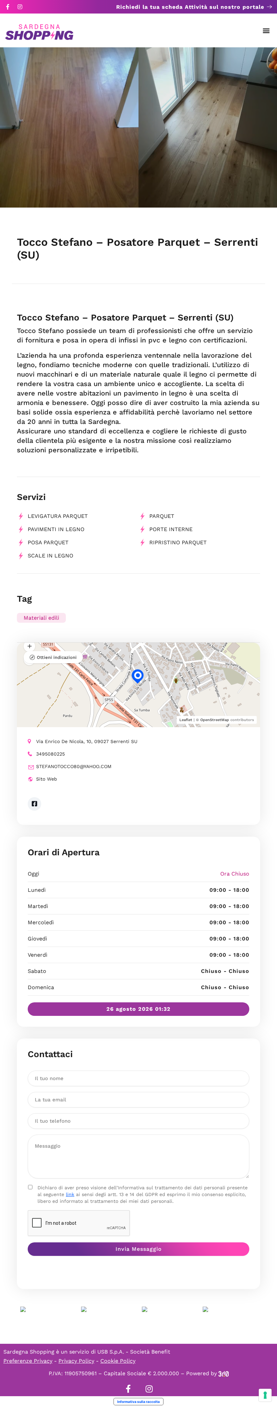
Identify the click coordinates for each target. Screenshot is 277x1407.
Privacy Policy (76, 1361)
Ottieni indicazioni (57, 657)
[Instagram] (20, 6)
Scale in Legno (50, 555)
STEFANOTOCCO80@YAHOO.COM (73, 766)
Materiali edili (41, 618)
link (70, 1194)
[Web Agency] (224, 1373)
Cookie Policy (117, 1361)
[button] (266, 30)
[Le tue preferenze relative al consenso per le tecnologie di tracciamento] (265, 1395)
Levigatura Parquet (58, 516)
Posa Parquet (48, 542)
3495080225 (50, 754)
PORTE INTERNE (171, 529)
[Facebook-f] (7, 6)
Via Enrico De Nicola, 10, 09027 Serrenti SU (86, 741)
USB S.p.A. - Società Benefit (133, 1352)
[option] (69, 127)
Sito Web (46, 779)
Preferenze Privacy (27, 1361)
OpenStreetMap (214, 720)
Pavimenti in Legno (56, 529)
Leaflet (185, 720)
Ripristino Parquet (178, 542)
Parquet (161, 516)
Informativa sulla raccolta (138, 1402)
